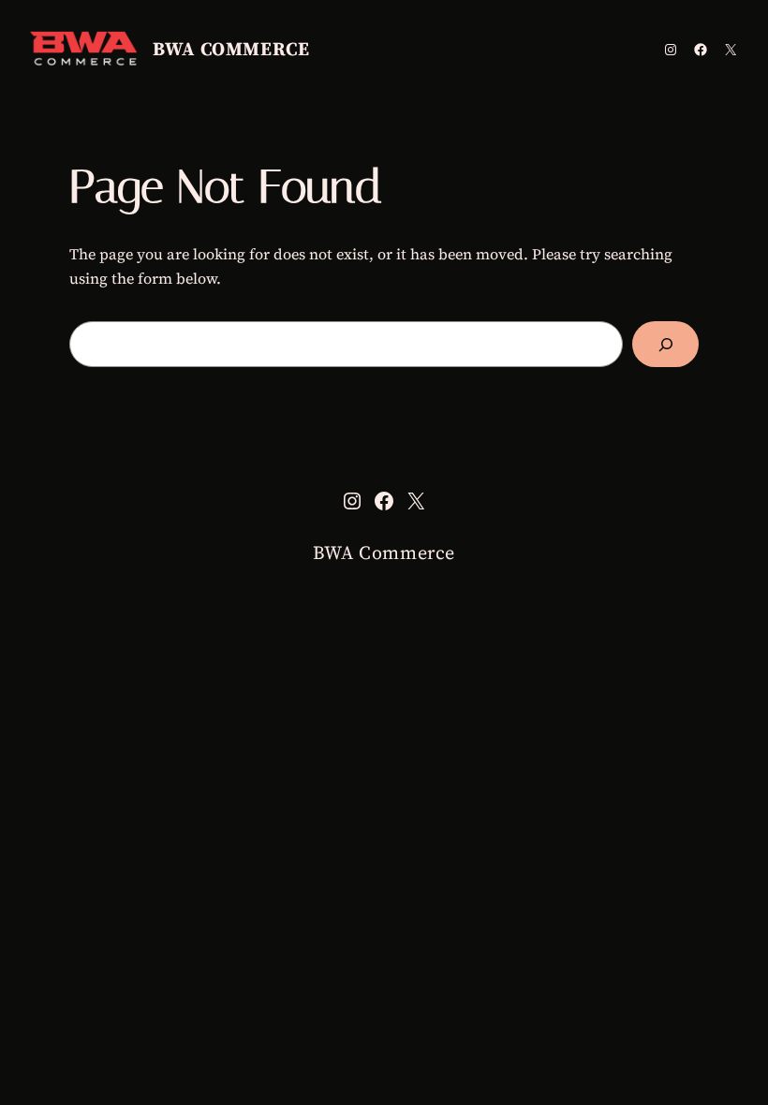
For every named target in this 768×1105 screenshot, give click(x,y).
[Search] (665, 344)
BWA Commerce (231, 49)
